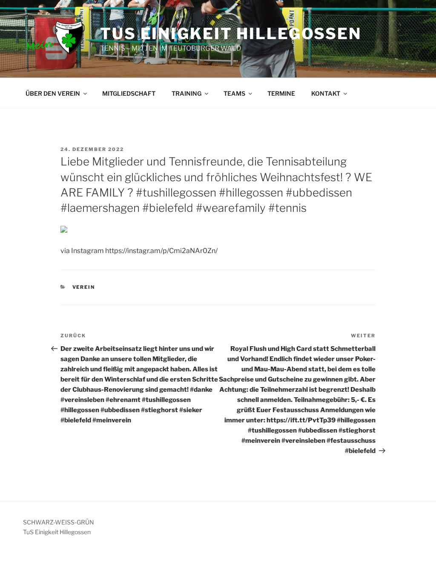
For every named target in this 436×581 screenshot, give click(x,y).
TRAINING (186, 93)
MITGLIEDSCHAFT (128, 93)
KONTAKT (325, 93)
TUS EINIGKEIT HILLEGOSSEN (230, 33)
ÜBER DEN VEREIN (53, 93)
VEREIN (83, 287)
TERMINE (281, 93)
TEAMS (234, 93)
